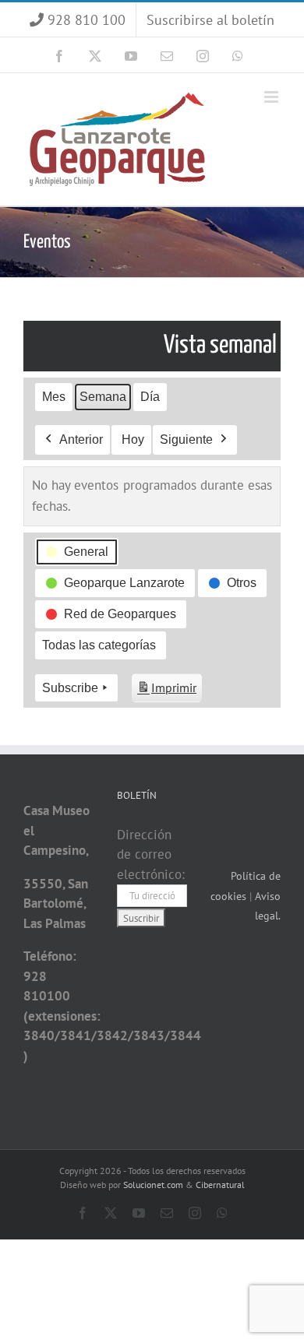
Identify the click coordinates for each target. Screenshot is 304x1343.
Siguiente (186, 439)
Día (150, 396)
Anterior (81, 439)
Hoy (133, 439)
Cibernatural (220, 1184)
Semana (103, 396)
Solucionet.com (153, 1184)
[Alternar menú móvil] (272, 97)
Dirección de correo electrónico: (151, 854)
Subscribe (70, 687)
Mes (53, 396)
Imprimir (166, 691)
